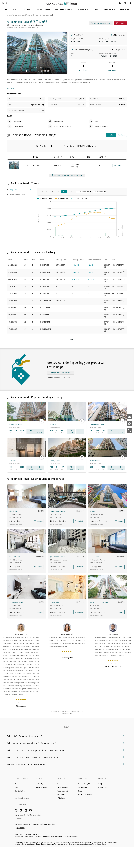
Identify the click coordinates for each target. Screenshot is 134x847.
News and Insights (84, 784)
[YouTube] (30, 810)
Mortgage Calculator (85, 794)
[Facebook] (21, 810)
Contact (121, 23)
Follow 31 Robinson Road (101, 23)
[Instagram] (16, 810)
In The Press (61, 798)
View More (83, 70)
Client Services (21, 779)
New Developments (22, 798)
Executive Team (62, 787)
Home (9, 15)
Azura (92, 511)
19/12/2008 (12, 300)
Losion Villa (54, 602)
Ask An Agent (82, 787)
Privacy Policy (19, 834)
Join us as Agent (41, 787)
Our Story (60, 784)
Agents (39, 779)
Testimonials (61, 794)
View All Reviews (67, 713)
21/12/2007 (12, 308)
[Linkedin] (25, 810)
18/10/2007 (12, 322)
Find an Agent (40, 784)
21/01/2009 (12, 293)
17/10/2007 (12, 329)
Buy (16, 784)
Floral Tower (14, 511)
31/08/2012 (12, 286)
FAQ (100, 784)
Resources (82, 779)
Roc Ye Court (14, 556)
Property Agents (62, 791)
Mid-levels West (32, 15)
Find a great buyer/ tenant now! (60, 373)
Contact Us (102, 787)
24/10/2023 (12, 265)
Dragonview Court (57, 511)
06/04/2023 (12, 279)
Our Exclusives (20, 791)
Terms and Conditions (32, 834)
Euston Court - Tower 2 (100, 602)
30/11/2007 (12, 315)
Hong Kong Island (19, 15)
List (16, 794)
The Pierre (94, 556)
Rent (16, 787)
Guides (79, 791)
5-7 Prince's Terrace (58, 556)
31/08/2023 (12, 272)
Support (102, 779)
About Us (61, 779)
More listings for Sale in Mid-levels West (68, 175)
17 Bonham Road (16, 602)
